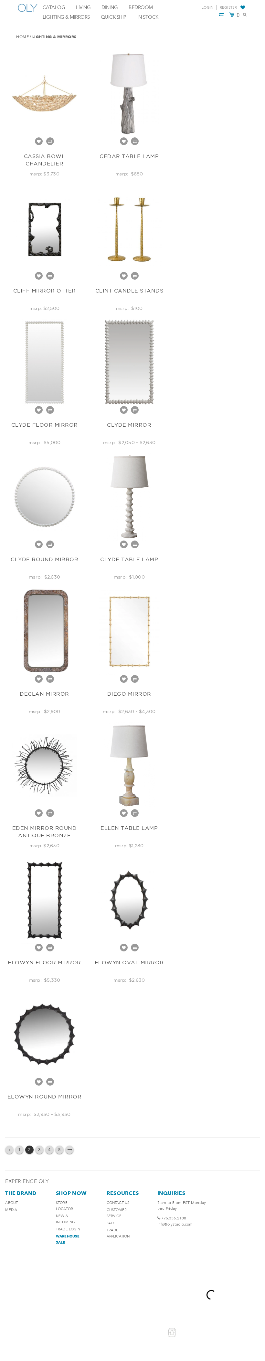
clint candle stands (129, 290)
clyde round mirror (44, 559)
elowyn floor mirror (44, 962)
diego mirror (129, 694)
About (11, 1202)
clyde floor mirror (44, 425)
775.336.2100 (173, 1218)
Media (11, 1209)
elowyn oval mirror (129, 962)
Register (228, 7)
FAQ (110, 1223)
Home (22, 36)
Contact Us (118, 1202)
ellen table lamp (129, 828)
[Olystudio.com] (27, 12)
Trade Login (68, 1229)
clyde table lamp (129, 559)
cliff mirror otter (44, 290)
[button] (243, 7)
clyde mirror (129, 425)
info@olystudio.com (175, 1224)
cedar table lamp (129, 156)
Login (207, 7)
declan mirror (44, 694)
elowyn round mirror (44, 1096)
